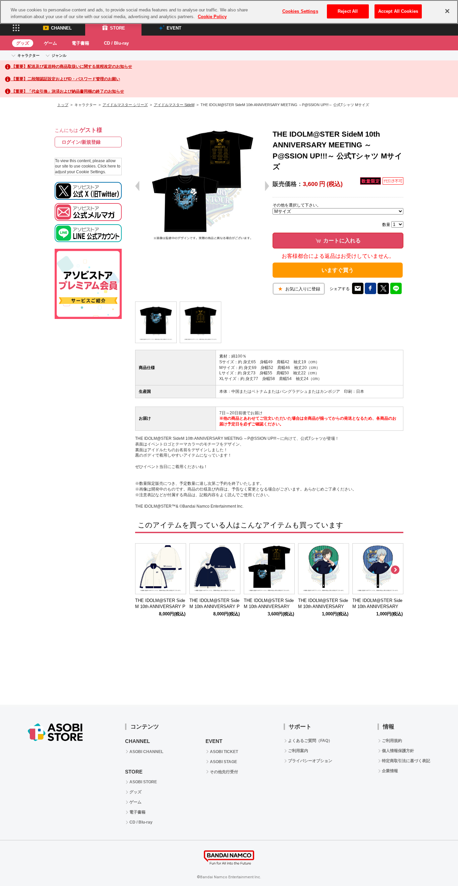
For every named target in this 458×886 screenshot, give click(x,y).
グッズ (22, 43)
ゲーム (50, 43)
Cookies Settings (300, 11)
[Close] (447, 11)
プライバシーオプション (310, 760)
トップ (62, 105)
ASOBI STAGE (223, 761)
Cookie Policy (212, 16)
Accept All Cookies (398, 11)
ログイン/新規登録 (81, 142)
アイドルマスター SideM (174, 105)
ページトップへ (436, 864)
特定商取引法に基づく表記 (406, 760)
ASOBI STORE (143, 782)
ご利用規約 (392, 740)
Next (395, 570)
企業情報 (390, 770)
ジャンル (59, 55)
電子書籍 (80, 43)
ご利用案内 (298, 750)
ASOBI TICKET (224, 751)
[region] (229, 12)
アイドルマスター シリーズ (125, 105)
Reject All (348, 11)
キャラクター (28, 55)
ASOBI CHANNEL (146, 751)
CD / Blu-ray (116, 43)
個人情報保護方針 (398, 750)
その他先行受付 (224, 772)
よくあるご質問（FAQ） (310, 740)
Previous (143, 570)
